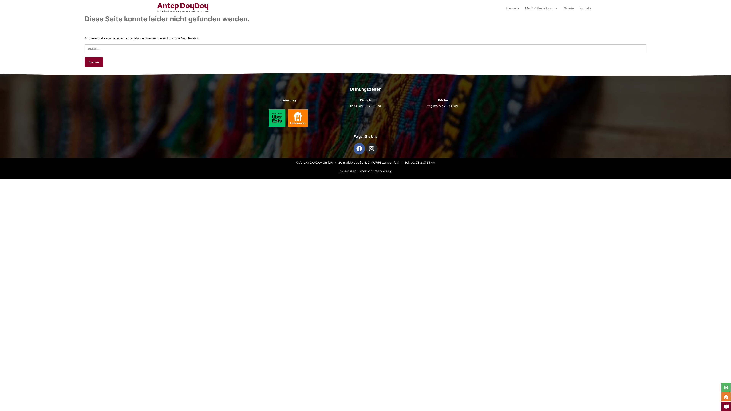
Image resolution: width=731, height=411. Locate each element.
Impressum (347, 171)
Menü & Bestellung (539, 8)
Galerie (569, 8)
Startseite (512, 8)
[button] (541, 8)
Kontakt (585, 8)
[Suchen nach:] (365, 48)
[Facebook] (359, 148)
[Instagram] (371, 148)
